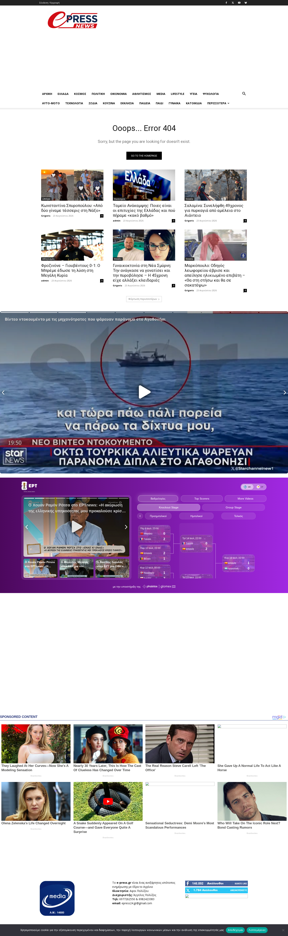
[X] (233, 2)
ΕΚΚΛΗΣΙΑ (127, 103)
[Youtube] (239, 2)
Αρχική (47, 94)
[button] (244, 94)
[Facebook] (226, 2)
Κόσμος (80, 94)
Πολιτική (98, 94)
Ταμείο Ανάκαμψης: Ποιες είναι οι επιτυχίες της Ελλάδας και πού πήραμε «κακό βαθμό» (144, 210)
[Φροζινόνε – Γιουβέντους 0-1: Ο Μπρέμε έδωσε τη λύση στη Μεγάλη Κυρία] (72, 245)
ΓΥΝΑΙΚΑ (174, 103)
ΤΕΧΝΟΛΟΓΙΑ (74, 103)
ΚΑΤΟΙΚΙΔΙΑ (194, 103)
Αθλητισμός (141, 94)
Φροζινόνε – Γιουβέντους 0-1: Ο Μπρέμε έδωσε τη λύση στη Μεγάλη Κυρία (70, 270)
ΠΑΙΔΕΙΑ (144, 103)
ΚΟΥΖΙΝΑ (109, 103)
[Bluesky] (246, 2)
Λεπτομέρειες (257, 929)
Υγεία (193, 94)
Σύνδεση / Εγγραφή (49, 2)
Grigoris (45, 215)
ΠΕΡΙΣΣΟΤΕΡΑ (216, 103)
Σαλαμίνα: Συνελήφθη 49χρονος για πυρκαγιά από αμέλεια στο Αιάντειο (214, 210)
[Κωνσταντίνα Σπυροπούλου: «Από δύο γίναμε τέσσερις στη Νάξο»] (72, 185)
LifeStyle (177, 94)
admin (116, 220)
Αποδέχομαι (235, 929)
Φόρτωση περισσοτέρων (142, 299)
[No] (283, 930)
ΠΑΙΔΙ (159, 103)
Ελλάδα (63, 94)
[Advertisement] (177, 20)
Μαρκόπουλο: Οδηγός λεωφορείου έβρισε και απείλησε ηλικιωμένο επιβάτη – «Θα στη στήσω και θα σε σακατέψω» (215, 275)
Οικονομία (118, 94)
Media (161, 94)
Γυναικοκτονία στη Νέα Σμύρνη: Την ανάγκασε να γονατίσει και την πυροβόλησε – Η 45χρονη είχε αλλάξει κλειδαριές (142, 273)
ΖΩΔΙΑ (93, 103)
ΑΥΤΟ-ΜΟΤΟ (51, 103)
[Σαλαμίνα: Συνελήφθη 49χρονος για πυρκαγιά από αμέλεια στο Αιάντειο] (216, 185)
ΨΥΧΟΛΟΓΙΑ (211, 94)
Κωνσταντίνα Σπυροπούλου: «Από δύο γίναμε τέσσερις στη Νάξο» (72, 208)
